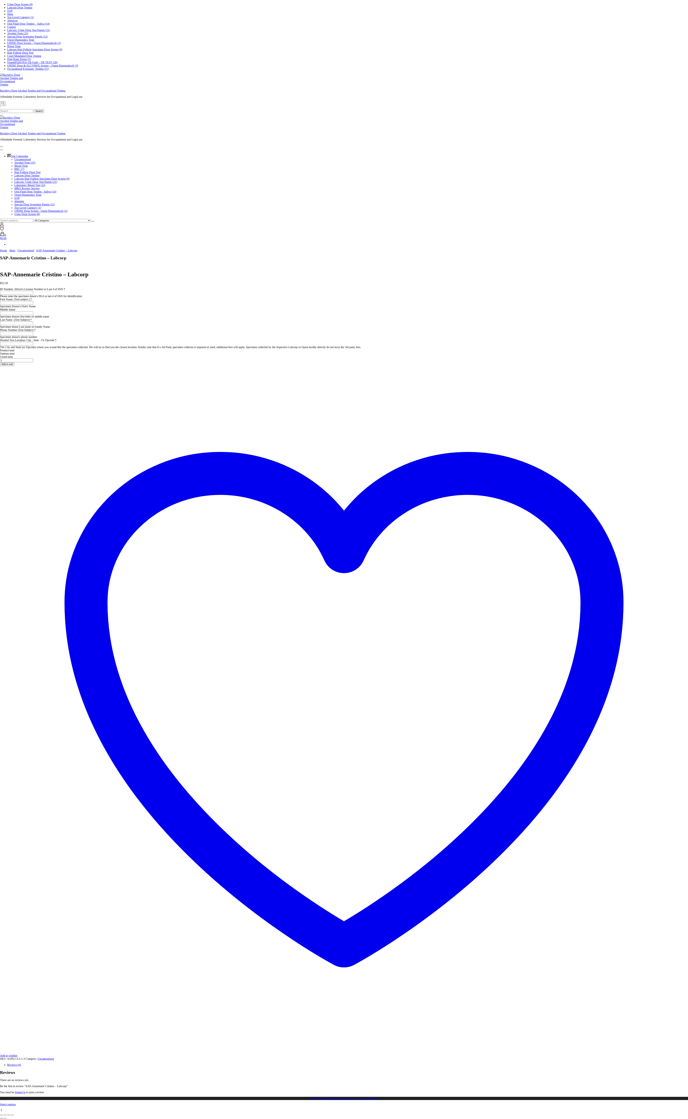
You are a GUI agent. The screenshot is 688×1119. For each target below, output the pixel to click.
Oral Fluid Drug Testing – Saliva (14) (28, 23)
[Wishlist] (2, 229)
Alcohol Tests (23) (17, 33)
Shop (10, 14)
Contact (11, 26)
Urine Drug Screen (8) (20, 4)
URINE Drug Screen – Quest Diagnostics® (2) (34, 43)
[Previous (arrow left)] (1, 1118)
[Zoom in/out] (1, 1115)
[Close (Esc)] (12, 1115)
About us (12, 20)
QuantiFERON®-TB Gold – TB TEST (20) (32, 62)
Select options (8, 1104)
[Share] (8, 1115)
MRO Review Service (27, 188)
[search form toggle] (3, 103)
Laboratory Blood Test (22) (29, 185)
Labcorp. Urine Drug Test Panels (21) (28, 30)
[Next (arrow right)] (5, 1118)
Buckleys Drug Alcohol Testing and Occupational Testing (32, 90)
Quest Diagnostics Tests (20, 39)
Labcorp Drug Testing (19, 7)
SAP (10, 10)
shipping (19, 201)
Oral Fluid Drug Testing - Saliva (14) (35, 191)
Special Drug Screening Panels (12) (27, 36)
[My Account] (2, 225)
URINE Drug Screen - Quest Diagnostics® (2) (40, 210)
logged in (20, 1092)
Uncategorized (22, 159)
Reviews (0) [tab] (14, 1064)
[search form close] (1, 115)
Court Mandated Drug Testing (24, 55)
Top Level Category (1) (20, 17)
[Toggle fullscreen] (5, 1115)
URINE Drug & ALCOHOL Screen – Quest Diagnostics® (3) (42, 65)
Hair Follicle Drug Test (20, 52)
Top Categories (19, 156)
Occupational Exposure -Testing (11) (28, 68)
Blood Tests (14, 46)
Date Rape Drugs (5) (19, 59)
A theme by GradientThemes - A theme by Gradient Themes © (344, 1098)
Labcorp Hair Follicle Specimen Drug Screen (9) (34, 49)
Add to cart (7, 364)
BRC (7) (19, 169)
